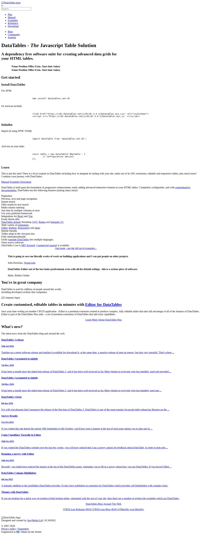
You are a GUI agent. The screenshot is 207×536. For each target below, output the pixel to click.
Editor (4, 228)
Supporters (23, 528)
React (20, 216)
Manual (12, 17)
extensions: (23, 225)
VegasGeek (29, 262)
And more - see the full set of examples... (76, 248)
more (37, 228)
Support (12, 37)
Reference (13, 23)
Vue (30, 216)
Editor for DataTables (103, 304)
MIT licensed (28, 245)
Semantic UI (56, 222)
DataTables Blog (94, 504)
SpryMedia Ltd (35, 520)
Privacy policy (8, 528)
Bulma (42, 222)
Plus (10, 14)
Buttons (13, 228)
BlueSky (139, 509)
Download (13, 26)
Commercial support (46, 245)
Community (14, 34)
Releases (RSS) (84, 509)
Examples (13, 20)
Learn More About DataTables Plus (103, 319)
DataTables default (10, 222)
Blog (10, 31)
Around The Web (112, 504)
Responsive (24, 228)
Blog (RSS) (111, 509)
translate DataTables (18, 239)
